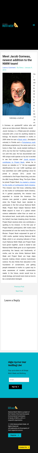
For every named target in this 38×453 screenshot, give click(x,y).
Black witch (22, 140)
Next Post (19, 291)
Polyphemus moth (28, 142)
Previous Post (19, 287)
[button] (10, 25)
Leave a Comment (9, 68)
